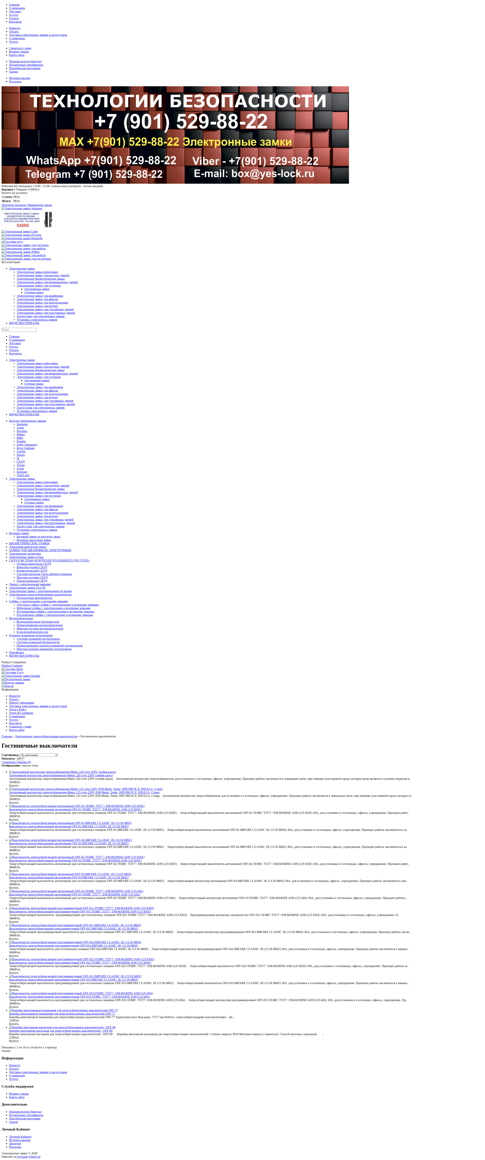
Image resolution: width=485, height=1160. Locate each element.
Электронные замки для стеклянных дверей (45, 309)
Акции (13, 71)
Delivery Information (21, 702)
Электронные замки (22, 268)
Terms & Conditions (21, 713)
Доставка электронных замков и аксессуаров (38, 35)
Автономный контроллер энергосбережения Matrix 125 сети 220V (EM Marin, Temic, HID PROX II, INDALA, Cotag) (84, 792)
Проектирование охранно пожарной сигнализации (50, 645)
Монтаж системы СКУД (32, 577)
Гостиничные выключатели (34, 597)
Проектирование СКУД (32, 580)
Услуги (13, 14)
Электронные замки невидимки (37, 272)
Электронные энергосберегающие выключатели (40, 594)
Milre (20, 437)
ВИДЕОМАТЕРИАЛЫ (24, 323)
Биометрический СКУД (32, 570)
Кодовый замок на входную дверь (38, 536)
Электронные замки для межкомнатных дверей (47, 282)
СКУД (21, 461)
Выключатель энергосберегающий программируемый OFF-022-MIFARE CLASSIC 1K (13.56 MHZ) (73, 945)
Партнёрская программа (24, 68)
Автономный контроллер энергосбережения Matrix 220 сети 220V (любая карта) (61, 775)
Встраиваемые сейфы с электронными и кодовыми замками (55, 611)
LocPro (21, 451)
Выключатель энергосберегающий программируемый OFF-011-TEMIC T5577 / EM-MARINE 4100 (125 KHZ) (80, 911)
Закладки (15, 1143)
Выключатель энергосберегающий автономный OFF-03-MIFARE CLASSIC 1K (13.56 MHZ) (69, 877)
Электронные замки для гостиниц (39, 285)
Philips (21, 434)
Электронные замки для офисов (37, 299)
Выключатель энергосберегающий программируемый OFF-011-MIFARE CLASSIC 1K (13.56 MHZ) (73, 928)
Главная (14, 4)
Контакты (15, 21)
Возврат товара (19, 51)
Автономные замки (36, 289)
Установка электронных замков (37, 319)
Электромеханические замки (27, 546)
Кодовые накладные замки (34, 540)
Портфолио (16, 652)
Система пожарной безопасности (38, 642)
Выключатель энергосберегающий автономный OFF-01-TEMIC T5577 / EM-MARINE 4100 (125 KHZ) (75, 809)
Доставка (15, 11)
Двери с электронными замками (30, 584)
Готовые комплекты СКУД (34, 563)
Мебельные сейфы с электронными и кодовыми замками (53, 608)
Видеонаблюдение (21, 618)
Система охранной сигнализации (38, 638)
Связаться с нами (20, 48)
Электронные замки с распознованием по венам (40, 591)
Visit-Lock (23, 475)
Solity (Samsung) (27, 444)
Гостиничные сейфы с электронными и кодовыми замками (55, 615)
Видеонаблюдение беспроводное (38, 621)
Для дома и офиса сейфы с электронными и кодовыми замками (58, 604)
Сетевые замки (34, 292)
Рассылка (15, 81)
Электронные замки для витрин (37, 306)
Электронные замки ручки (26, 557)
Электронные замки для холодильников (42, 302)
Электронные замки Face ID (27, 587)
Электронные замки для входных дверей (43, 275)
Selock (21, 454)
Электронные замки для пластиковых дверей (46, 312)
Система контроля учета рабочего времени (44, 574)
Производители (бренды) (25, 61)
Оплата (14, 18)
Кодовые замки (19, 533)
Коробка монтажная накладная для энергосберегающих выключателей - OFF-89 (61, 1030)
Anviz (20, 468)
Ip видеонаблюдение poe (32, 632)
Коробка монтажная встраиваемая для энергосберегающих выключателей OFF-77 (62, 1013)
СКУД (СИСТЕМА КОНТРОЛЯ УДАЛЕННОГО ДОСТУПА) (49, 560)
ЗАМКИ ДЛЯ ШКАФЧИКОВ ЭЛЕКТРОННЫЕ (40, 550)
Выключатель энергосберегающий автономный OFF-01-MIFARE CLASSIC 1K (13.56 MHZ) (69, 826)
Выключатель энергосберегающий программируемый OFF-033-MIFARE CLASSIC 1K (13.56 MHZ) (73, 979)
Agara (20, 427)
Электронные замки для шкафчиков (40, 295)
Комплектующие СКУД (32, 567)
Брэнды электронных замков (27, 420)
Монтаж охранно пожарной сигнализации (44, 649)
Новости (14, 28)
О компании (17, 8)
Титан (21, 465)
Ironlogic (22, 471)
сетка (34, 765)
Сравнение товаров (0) (16, 762)
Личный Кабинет (20, 1136)
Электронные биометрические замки (41, 278)
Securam (22, 431)
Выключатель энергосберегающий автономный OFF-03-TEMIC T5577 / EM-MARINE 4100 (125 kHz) (74, 894)
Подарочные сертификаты (26, 64)
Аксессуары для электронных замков (41, 316)
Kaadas (21, 441)
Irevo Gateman (25, 448)
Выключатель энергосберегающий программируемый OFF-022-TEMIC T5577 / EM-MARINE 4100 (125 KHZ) (80, 962)
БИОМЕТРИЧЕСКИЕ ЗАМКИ (29, 543)
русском (22, 1156)
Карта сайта (16, 55)
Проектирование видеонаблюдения (40, 625)
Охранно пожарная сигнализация (30, 635)
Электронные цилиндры (25, 553)
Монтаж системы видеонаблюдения (40, 628)
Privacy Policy (18, 709)
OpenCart (34, 1156)
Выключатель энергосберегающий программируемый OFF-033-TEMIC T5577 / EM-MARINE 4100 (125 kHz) (79, 996)
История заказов (19, 78)
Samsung (22, 424)
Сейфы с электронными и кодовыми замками (38, 601)
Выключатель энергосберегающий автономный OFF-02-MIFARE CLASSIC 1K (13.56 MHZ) (69, 843)
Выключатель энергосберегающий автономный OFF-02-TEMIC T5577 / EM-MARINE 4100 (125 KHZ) (75, 860)
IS (18, 458)
